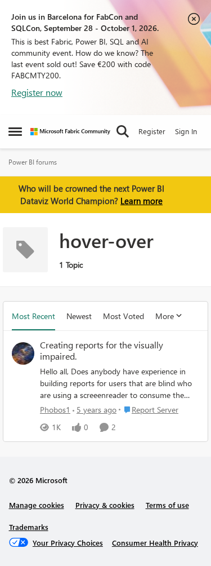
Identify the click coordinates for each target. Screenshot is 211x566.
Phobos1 (55, 409)
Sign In (186, 131)
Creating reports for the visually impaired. (101, 350)
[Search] (122, 131)
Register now (36, 92)
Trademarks (28, 527)
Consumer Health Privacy (155, 542)
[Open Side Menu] (15, 131)
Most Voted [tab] (123, 316)
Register (151, 131)
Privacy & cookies (104, 505)
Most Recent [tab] (33, 316)
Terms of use (167, 505)
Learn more (141, 200)
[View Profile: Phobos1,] (23, 353)
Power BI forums (32, 162)
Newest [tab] (79, 316)
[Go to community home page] (70, 131)
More (164, 316)
